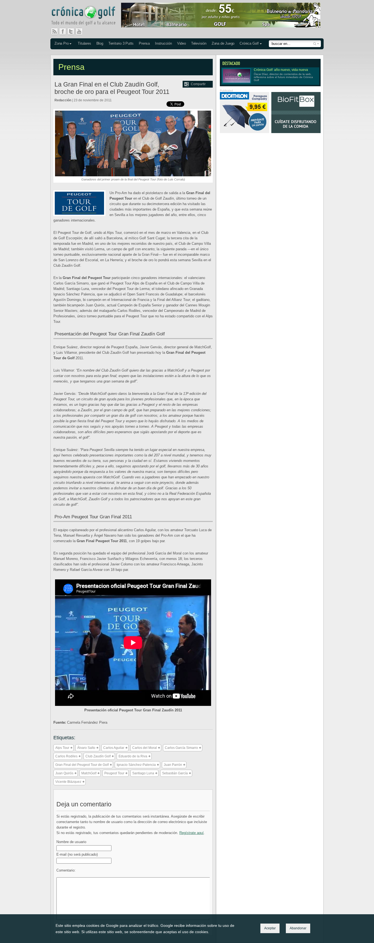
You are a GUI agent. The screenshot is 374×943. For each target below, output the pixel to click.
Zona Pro (61, 43)
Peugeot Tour (114, 773)
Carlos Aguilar (113, 748)
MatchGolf (88, 773)
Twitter (73, 31)
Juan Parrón (173, 765)
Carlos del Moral (144, 748)
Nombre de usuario (71, 842)
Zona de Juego (223, 43)
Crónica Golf (249, 43)
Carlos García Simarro (181, 748)
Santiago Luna (143, 773)
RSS (54, 31)
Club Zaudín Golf (98, 756)
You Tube (81, 31)
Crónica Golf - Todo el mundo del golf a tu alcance (87, 16)
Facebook (65, 31)
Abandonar (298, 928)
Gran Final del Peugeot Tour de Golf (82, 765)
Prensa (144, 43)
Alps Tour (62, 748)
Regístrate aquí (191, 833)
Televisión (198, 43)
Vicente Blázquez (68, 782)
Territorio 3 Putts (121, 43)
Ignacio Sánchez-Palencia (136, 765)
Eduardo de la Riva (133, 756)
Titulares (84, 43)
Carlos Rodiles (66, 756)
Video (181, 43)
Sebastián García (175, 773)
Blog (99, 43)
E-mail (77, 854)
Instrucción (163, 43)
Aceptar (270, 928)
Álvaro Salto (86, 748)
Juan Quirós (64, 773)
